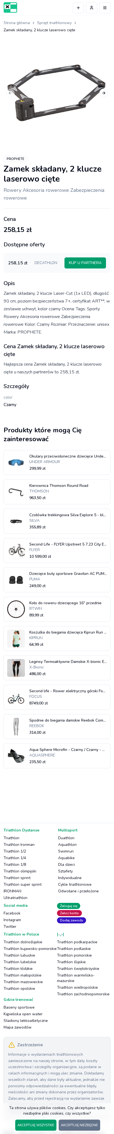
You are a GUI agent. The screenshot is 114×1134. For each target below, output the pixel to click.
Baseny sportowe (19, 1007)
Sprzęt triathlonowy (54, 22)
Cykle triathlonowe (75, 884)
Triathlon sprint (17, 877)
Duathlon (66, 838)
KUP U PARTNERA (85, 262)
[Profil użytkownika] (91, 7)
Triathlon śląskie (71, 962)
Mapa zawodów (18, 1027)
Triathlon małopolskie (23, 975)
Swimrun (66, 851)
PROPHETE (15, 159)
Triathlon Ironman (19, 844)
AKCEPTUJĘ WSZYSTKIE (35, 1125)
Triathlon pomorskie (74, 955)
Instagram (12, 920)
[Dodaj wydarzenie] (78, 7)
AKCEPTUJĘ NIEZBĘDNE (79, 1125)
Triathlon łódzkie (18, 968)
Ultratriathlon (15, 897)
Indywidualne (70, 877)
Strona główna (17, 22)
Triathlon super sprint (23, 884)
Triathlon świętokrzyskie (78, 968)
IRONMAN (12, 891)
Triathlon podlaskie (74, 948)
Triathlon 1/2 (15, 851)
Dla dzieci (66, 864)
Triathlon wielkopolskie (77, 987)
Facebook (12, 913)
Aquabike (66, 858)
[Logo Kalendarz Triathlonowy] (10, 7)
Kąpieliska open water (23, 1014)
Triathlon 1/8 (15, 864)
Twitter (10, 926)
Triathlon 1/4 (15, 858)
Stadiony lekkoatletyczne (26, 1020)
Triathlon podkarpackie (77, 942)
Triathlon (11, 838)
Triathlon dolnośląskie (23, 942)
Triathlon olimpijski (20, 871)
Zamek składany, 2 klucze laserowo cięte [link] (39, 30)
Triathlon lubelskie (20, 962)
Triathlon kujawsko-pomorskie (30, 948)
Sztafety (65, 871)
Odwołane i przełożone (78, 891)
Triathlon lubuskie (19, 955)
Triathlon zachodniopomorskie (83, 994)
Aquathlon (67, 844)
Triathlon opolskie (19, 988)
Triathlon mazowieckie (23, 982)
